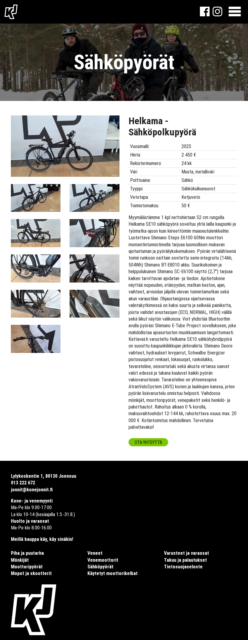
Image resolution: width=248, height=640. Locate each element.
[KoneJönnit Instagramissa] (217, 15)
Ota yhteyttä (148, 442)
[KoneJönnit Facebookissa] (205, 15)
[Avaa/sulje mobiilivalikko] (234, 12)
